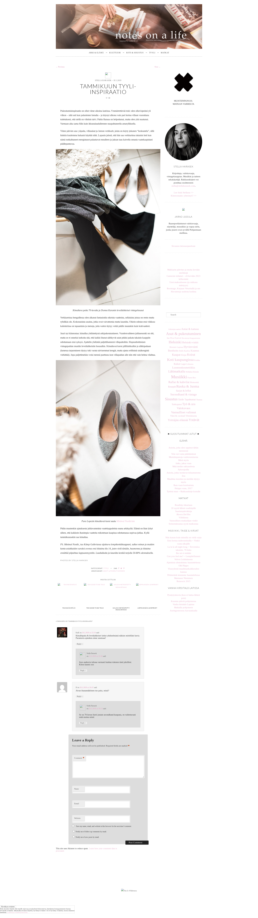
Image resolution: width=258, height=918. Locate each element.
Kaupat (176, 354)
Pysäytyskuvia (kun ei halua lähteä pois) (183, 596)
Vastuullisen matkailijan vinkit (183, 520)
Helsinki (175, 342)
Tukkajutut (177, 404)
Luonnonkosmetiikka (183, 367)
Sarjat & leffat (183, 390)
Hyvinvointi (191, 346)
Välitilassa (183, 517)
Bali (168, 338)
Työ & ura (188, 404)
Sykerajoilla (183, 469)
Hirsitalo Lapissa (176, 347)
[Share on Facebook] (119, 568)
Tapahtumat (190, 399)
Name (76, 789)
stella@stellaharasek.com (183, 186)
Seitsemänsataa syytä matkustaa (183, 524)
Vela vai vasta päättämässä (183, 454)
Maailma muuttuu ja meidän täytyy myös (183, 480)
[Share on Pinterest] (124, 568)
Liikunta (189, 364)
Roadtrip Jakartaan (183, 505)
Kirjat (183, 355)
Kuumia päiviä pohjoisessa (183, 601)
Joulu (181, 351)
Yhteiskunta (191, 416)
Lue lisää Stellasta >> (183, 192)
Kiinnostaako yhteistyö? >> (183, 196)
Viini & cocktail (177, 416)
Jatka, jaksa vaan (183, 463)
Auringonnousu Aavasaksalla (183, 610)
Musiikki (179, 376)
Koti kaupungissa (180, 359)
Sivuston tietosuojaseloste (183, 246)
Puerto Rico (192, 378)
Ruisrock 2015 (183, 581)
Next (157, 67)
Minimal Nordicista (125, 521)
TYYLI (152, 53)
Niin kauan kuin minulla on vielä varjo (183, 537)
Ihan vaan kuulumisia (183, 485)
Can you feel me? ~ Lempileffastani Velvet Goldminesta (183, 558)
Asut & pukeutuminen (114, 571)
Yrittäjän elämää (178, 420)
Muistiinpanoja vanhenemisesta (183, 457)
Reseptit (172, 386)
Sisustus (171, 399)
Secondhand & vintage (183, 394)
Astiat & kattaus (190, 328)
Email (76, 803)
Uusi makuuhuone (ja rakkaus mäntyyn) (183, 284)
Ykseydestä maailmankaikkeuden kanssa (183, 570)
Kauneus (195, 350)
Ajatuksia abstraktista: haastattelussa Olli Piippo (183, 564)
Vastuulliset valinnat (183, 412)
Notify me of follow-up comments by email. (91, 832)
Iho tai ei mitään (183, 553)
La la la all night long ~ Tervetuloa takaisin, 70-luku (184, 548)
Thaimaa (199, 400)
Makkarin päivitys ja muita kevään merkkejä (183, 271)
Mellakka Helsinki (192, 372)
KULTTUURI (115, 53)
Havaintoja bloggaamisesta (191, 338)
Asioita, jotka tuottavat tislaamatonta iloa (184, 474)
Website (77, 818)
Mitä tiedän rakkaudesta (183, 466)
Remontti (194, 382)
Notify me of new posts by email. (87, 837)
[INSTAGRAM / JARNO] (185, 110)
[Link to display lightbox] (70, 870)
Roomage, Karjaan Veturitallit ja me (183, 288)
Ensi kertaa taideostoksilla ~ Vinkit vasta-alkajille (183, 542)
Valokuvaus (183, 408)
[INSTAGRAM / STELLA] (182, 110)
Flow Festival (175, 338)
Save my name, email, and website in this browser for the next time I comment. (104, 826)
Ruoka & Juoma (187, 386)
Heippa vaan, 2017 (183, 488)
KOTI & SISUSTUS (135, 53)
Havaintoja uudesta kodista (183, 291)
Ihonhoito (173, 350)
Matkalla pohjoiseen (183, 607)
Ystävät (194, 420)
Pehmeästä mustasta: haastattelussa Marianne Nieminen (183, 576)
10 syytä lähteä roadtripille (183, 508)
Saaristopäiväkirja (183, 511)
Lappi (183, 364)
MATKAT (165, 53)
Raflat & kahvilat (179, 382)
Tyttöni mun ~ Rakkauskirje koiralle (183, 491)
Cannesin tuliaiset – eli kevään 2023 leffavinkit (183, 277)
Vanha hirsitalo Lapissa (183, 604)
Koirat (191, 354)
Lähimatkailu (176, 371)
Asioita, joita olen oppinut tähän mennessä (183, 449)
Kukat (177, 363)
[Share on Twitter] (121, 568)
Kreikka (197, 360)
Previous (60, 67)
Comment (79, 758)
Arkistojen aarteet (174, 329)
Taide (181, 399)
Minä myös (183, 460)
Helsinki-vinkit (190, 342)
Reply (79, 644)
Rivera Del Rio (184, 514)
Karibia (187, 351)
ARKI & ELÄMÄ (96, 53)
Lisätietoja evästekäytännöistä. (17, 912)
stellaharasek (70, 858)
